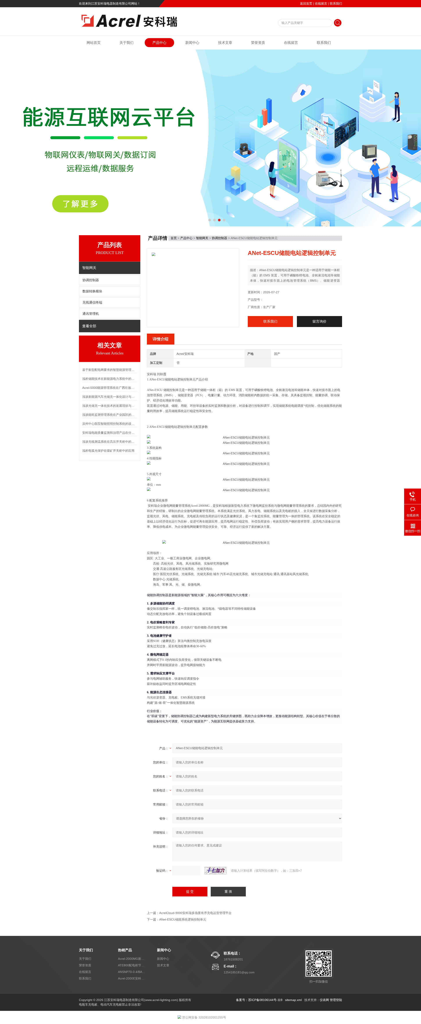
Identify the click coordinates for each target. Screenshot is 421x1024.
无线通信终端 (92, 302)
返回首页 (306, 3)
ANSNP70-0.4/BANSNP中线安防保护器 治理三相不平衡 (132, 972)
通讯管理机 (90, 313)
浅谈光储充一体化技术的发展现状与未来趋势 (109, 405)
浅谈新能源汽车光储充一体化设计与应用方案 (109, 396)
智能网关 (202, 238)
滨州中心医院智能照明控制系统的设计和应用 (109, 423)
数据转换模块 (92, 291)
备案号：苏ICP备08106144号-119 (259, 1000)
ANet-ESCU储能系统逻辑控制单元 (182, 919)
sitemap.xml (293, 1000)
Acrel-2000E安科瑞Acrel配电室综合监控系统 (132, 978)
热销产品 (125, 950)
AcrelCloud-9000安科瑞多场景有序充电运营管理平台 (195, 913)
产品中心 (159, 42)
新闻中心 (192, 42)
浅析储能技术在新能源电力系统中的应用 (109, 378)
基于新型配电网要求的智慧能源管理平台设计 (109, 370)
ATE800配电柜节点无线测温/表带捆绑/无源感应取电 (132, 965)
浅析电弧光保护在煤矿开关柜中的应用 (108, 450)
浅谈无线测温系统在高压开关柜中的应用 (109, 441)
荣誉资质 (258, 42)
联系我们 (336, 3)
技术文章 (225, 42)
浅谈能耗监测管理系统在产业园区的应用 (109, 414)
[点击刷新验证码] (216, 870)
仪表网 (324, 1000)
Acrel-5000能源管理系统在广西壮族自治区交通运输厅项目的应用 (109, 387)
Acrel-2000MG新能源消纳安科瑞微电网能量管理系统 (132, 958)
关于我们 (127, 42)
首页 (174, 238)
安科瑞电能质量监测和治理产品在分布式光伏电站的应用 (109, 432)
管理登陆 (336, 1000)
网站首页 (94, 42)
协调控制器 (90, 280)
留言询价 (319, 321)
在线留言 (321, 3)
